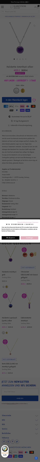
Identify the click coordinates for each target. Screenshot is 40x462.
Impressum (35, 222)
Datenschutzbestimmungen (25, 222)
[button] (36, 458)
